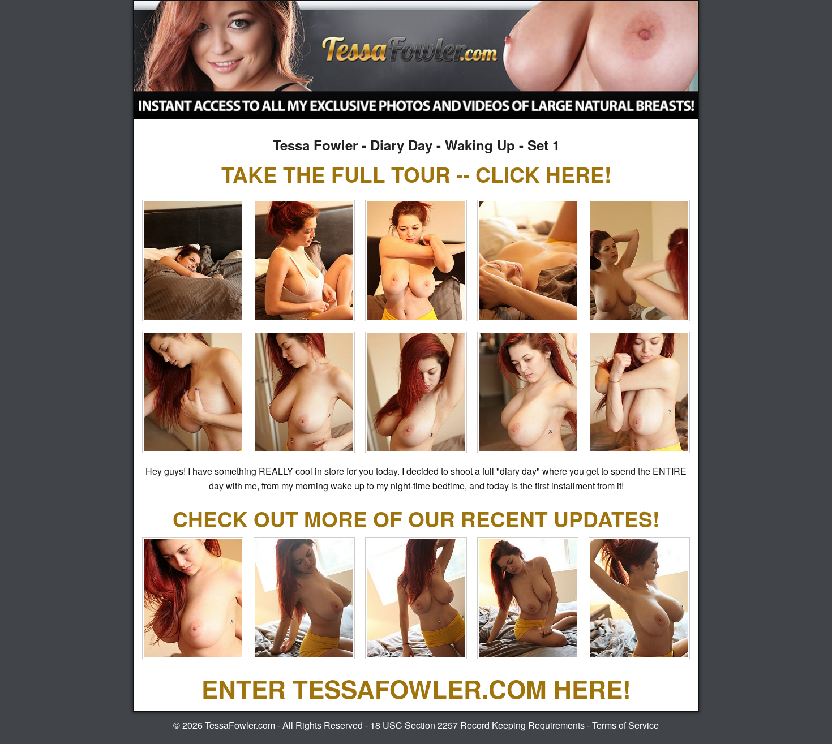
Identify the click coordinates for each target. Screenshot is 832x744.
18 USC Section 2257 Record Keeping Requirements (477, 725)
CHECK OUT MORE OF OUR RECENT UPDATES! (416, 519)
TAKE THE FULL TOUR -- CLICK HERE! (416, 174)
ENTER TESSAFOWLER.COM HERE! (416, 688)
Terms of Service (625, 725)
